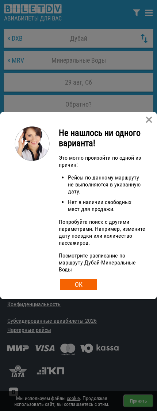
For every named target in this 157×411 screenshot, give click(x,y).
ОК (79, 284)
